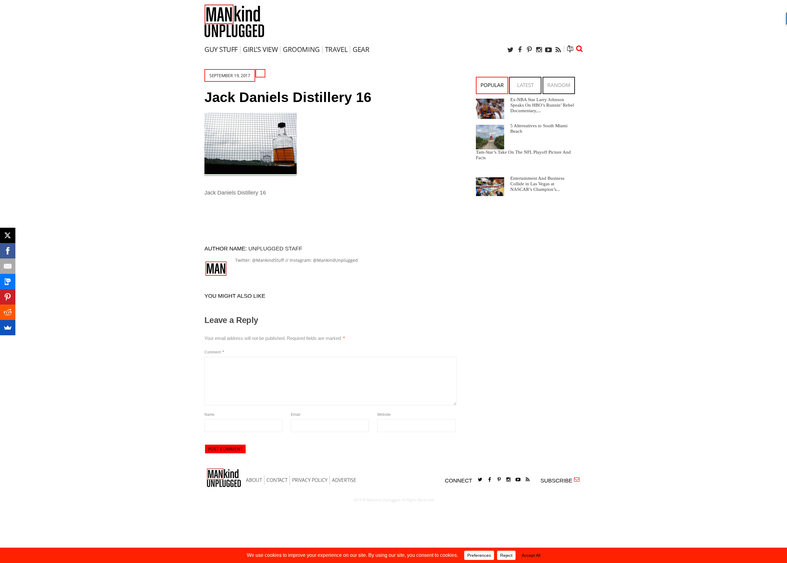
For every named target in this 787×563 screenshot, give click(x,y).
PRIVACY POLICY (309, 480)
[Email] (7, 266)
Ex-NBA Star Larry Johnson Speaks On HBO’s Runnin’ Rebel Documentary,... (542, 105)
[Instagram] (539, 49)
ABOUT (254, 480)
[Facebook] (519, 49)
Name (209, 414)
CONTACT (277, 480)
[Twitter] (510, 49)
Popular (492, 85)
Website (384, 414)
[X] (7, 235)
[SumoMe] (7, 327)
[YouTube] (548, 49)
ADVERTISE (344, 480)
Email (295, 414)
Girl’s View (260, 49)
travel (336, 49)
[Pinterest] (529, 49)
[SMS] (7, 281)
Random (558, 85)
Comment (214, 352)
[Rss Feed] (558, 49)
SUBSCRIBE (557, 481)
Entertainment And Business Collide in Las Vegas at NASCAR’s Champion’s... (537, 184)
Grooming (301, 49)
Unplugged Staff (275, 249)
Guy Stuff (221, 49)
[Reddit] (7, 312)
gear (361, 49)
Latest (525, 85)
